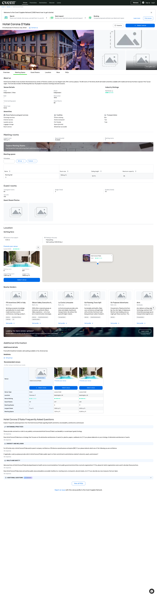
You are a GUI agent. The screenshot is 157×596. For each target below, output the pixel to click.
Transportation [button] (62, 317)
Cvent (3, 6)
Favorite (119, 25)
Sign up (148, 3)
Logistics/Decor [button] (36, 319)
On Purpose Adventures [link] (119, 303)
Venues (25, 2)
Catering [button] (8, 319)
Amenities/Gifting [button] (16, 317)
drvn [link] (138, 303)
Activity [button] (8, 317)
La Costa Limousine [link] (65, 303)
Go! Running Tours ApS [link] (92, 303)
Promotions (33, 3)
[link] (16, 295)
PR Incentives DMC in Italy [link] (16, 303)
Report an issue (60, 490)
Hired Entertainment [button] (43, 317)
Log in (153, 3)
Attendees (7, 158)
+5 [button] (13, 319)
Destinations (43, 3)
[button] (47, 50)
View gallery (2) (150, 67)
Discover (51, 3)
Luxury (59, 3)
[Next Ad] (38, 247)
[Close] (151, 12)
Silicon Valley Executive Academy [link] (42, 303)
